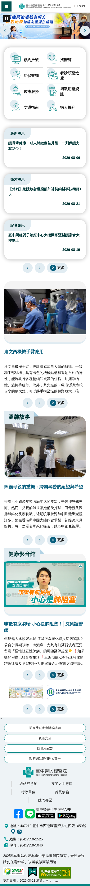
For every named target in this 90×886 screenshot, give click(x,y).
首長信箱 (62, 792)
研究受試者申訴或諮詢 (45, 728)
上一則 (5, 31)
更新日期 (9, 880)
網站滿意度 (28, 783)
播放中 (9, 132)
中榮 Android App (67, 816)
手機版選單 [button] (6, 6)
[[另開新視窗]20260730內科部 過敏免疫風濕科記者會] (45, 25)
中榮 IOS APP (45, 816)
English (81, 6)
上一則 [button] (28, 709)
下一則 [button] (40, 709)
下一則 (85, 31)
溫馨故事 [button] (19, 417)
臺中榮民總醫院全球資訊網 (45, 6)
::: (1, 13)
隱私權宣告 (45, 748)
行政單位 (28, 792)
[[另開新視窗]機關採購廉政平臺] (26, 692)
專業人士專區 (62, 783)
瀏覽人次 (42, 880)
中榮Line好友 (30, 814)
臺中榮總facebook (18, 814)
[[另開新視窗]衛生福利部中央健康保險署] (64, 692)
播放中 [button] (6, 18)
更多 (60, 268)
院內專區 (45, 800)
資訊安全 (45, 738)
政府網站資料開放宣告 (45, 758)
